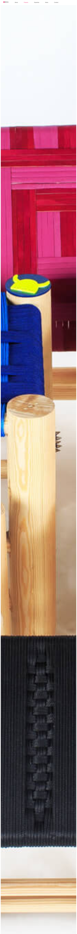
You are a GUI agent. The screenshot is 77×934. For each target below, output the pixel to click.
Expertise (36, 2)
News (46, 2)
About (16, 2)
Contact (56, 2)
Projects (26, 2)
